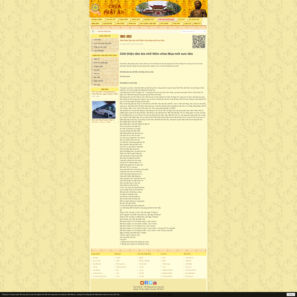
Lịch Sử (163, 254)
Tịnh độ (118, 257)
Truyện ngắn (142, 264)
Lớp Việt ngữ (96, 270)
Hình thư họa (189, 276)
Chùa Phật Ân (189, 257)
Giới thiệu (95, 257)
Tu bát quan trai (97, 273)
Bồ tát (164, 260)
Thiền (117, 260)
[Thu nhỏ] (123, 36)
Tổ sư (164, 267)
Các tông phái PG (167, 276)
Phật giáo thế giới (167, 273)
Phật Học (117, 254)
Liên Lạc (95, 267)
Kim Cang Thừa (120, 264)
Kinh (117, 270)
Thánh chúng (166, 264)
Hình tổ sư (188, 267)
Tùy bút (141, 267)
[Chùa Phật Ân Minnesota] (158, 8)
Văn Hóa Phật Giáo (144, 254)
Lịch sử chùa (96, 260)
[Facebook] (146, 285)
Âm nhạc (141, 276)
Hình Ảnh (104, 89)
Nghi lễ (141, 257)
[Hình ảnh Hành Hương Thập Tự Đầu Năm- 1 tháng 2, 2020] (103, 104)
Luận (117, 276)
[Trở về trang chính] (142, 285)
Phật (163, 257)
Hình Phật (188, 260)
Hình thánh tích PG (191, 270)
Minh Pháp (105, 119)
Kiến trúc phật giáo (144, 260)
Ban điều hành (97, 264)
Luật (117, 273)
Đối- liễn (141, 273)
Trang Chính (95, 254)
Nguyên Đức (96, 119)
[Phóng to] (129, 36)
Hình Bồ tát (189, 264)
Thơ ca (141, 270)
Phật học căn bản (121, 267)
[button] (98, 19)
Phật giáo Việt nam (167, 270)
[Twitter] (150, 285)
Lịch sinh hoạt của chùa (99, 276)
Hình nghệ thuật (190, 273)
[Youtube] (155, 285)
